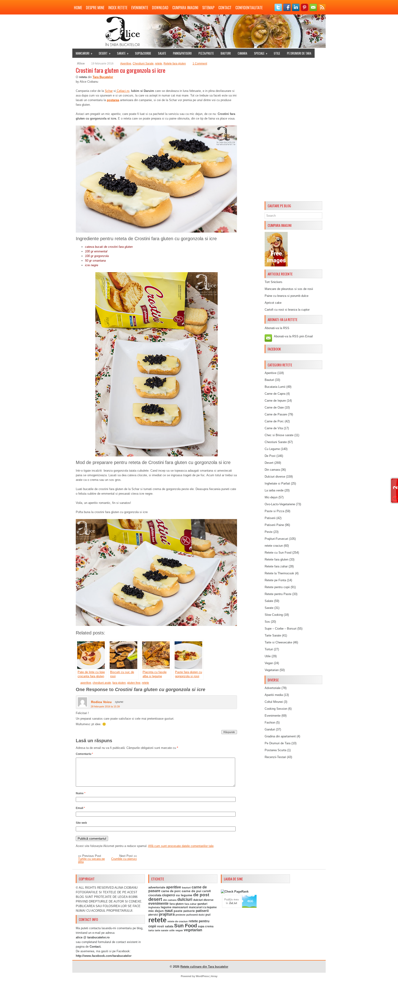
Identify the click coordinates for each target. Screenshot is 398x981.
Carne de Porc (274, 421)
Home (78, 7)
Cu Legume (272, 449)
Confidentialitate (249, 7)
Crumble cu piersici (124, 858)
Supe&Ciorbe (143, 53)
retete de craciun (177, 921)
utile (172, 930)
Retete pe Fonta (275, 580)
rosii (160, 926)
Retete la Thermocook (279, 573)
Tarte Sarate (273, 635)
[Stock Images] (276, 265)
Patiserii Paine (274, 525)
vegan (179, 930)
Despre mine (95, 7)
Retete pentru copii (277, 587)
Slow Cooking (274, 614)
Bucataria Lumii (275, 386)
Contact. (95, 946)
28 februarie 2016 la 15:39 (105, 706)
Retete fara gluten (175, 63)
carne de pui (191, 891)
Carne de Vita (274, 428)
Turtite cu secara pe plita (91, 860)
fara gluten (119, 682)
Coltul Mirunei (274, 702)
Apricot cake (273, 302)
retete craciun (274, 545)
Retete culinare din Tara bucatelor (204, 966)
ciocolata (154, 895)
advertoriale (156, 887)
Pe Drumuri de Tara (299, 53)
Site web (81, 822)
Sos (267, 621)
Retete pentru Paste (278, 594)
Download (160, 7)
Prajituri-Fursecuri (276, 538)
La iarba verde (274, 490)
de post (201, 894)
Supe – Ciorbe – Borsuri (280, 628)
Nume (80, 793)
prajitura (167, 914)
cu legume (184, 895)
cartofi (206, 891)
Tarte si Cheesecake (278, 642)
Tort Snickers (273, 282)
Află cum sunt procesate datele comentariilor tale (181, 846)
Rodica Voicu (101, 702)
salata (169, 926)
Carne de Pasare (276, 414)
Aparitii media (274, 695)
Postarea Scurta (275, 750)
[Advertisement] (293, 130)
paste (178, 911)
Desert (105, 53)
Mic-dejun (271, 497)
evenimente (158, 903)
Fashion (270, 722)
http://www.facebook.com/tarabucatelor (104, 956)
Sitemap (208, 7)
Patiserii (270, 518)
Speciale (260, 53)
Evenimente (139, 7)
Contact (224, 7)
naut (169, 910)
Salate (162, 53)
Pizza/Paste (206, 53)
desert (155, 899)
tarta (151, 930)
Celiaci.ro (122, 91)
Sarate (123, 53)
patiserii (202, 911)
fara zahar (190, 903)
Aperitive (125, 63)
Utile (277, 53)
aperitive (85, 682)
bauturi (186, 887)
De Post (270, 456)
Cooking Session (276, 708)
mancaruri (180, 907)
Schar (109, 91)
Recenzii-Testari (275, 757)
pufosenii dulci (195, 914)
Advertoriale (273, 688)
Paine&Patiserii (182, 53)
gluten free (133, 682)
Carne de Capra (275, 393)
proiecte (180, 914)
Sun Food (185, 925)
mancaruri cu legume (203, 907)
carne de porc (171, 891)
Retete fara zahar (276, 566)
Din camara (272, 469)
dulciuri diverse (203, 900)
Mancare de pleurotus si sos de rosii (289, 289)
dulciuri (184, 899)
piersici (153, 914)
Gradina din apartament (280, 736)
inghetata (154, 907)
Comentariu (84, 754)
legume (166, 907)
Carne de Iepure (275, 400)
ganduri (202, 903)
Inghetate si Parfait (277, 483)
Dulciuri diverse (275, 476)
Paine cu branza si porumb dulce (286, 296)
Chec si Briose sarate (279, 435)
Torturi (269, 649)
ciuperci (168, 895)
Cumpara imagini (185, 7)
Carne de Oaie (274, 407)
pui (208, 914)
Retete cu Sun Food (278, 552)
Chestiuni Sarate (143, 63)
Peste (268, 532)
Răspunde (229, 732)
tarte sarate (161, 930)
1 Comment (200, 63)
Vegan (269, 663)
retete (158, 63)
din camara (169, 900)
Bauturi (226, 53)
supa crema (206, 926)
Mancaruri (84, 53)
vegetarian (193, 930)
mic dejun (156, 911)
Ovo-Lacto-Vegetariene (280, 504)
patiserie (189, 911)
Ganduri (270, 729)
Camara (242, 53)
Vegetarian (272, 670)
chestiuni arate (102, 682)
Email (80, 808)
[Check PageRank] (235, 891)
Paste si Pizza (274, 511)
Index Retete (117, 7)
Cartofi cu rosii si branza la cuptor (287, 309)
